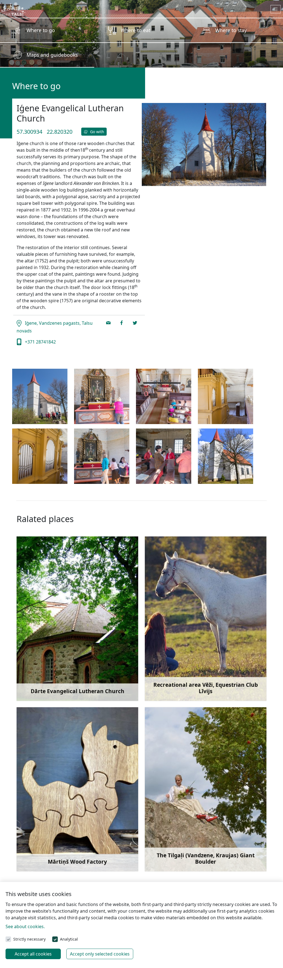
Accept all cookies (33, 954)
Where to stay (231, 30)
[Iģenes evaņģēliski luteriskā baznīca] (40, 396)
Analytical (69, 939)
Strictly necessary (29, 939)
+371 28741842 (40, 342)
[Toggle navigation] (276, 9)
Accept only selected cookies (100, 954)
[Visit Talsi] (12, 8)
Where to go (41, 30)
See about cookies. (25, 926)
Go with (96, 131)
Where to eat (135, 30)
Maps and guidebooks (52, 54)
